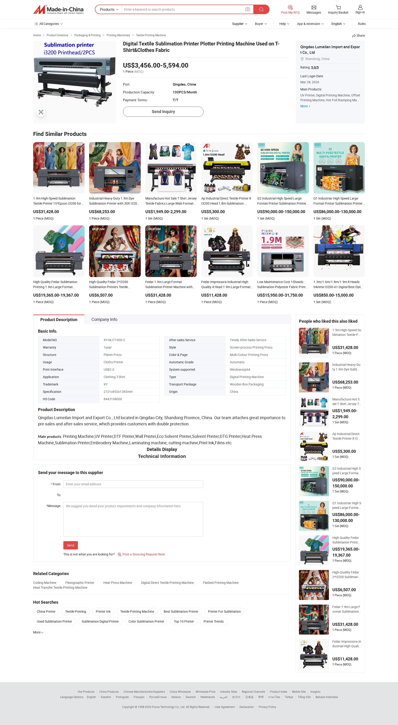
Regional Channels (253, 691)
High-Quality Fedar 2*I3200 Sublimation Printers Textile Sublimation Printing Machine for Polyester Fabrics (346, 574)
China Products (109, 691)
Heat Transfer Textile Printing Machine (60, 587)
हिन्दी (260, 697)
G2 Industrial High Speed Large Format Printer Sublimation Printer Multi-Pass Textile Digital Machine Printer (346, 470)
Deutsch (191, 697)
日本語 (249, 697)
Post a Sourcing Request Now (141, 554)
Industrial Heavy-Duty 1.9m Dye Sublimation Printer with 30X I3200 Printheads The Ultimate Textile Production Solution (346, 367)
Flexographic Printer (79, 582)
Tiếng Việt (304, 697)
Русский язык (158, 697)
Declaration (247, 707)
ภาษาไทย (274, 697)
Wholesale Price (205, 691)
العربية (223, 697)
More (304, 106)
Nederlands (208, 697)
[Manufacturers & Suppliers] (58, 9)
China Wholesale (180, 691)
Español (106, 697)
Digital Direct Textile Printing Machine (167, 582)
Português (122, 697)
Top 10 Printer (184, 621)
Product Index (278, 691)
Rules (362, 23)
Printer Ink (103, 611)
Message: (53, 506)
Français (139, 697)
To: (59, 495)
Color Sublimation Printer (146, 621)
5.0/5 (315, 67)
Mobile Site (299, 691)
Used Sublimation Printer (54, 621)
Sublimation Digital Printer (100, 621)
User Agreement (225, 707)
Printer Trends (214, 621)
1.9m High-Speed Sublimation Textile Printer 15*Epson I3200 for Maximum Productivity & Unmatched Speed (346, 332)
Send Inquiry (163, 111)
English (91, 697)
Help (282, 23)
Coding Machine (44, 582)
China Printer (46, 611)
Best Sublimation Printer (181, 611)
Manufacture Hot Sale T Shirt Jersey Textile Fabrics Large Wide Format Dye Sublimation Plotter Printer (346, 401)
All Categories (49, 23)
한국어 (236, 697)
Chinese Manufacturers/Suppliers (144, 691)
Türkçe (289, 697)
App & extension (308, 23)
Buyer (259, 23)
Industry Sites (228, 691)
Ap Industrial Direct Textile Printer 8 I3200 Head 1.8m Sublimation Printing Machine (346, 436)
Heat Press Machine (117, 582)
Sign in (360, 12)
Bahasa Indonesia (327, 697)
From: (56, 484)
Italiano (176, 697)
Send (70, 545)
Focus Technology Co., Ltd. (169, 707)
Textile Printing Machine (137, 611)
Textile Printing (75, 611)
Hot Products (86, 691)
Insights (315, 691)
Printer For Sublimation (224, 611)
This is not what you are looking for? (89, 554)
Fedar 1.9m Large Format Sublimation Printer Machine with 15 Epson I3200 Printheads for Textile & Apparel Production (346, 609)
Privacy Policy (267, 707)
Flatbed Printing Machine (221, 582)
